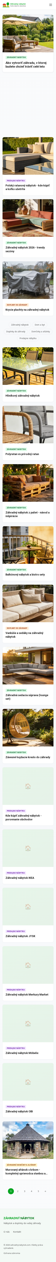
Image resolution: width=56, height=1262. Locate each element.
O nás (7, 1231)
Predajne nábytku (28, 338)
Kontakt (17, 1231)
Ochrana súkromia (12, 1253)
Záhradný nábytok (20, 324)
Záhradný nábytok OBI (19, 1111)
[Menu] (51, 5)
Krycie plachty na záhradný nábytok (27, 309)
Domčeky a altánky (41, 331)
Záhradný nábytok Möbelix (22, 1053)
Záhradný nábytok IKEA (20, 877)
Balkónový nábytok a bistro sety (25, 574)
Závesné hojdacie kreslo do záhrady (28, 757)
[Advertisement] (28, 105)
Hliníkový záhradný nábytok (23, 395)
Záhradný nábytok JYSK (20, 936)
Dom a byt (40, 324)
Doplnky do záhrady (15, 331)
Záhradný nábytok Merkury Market (27, 994)
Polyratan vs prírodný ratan (22, 454)
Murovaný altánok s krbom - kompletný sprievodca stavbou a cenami (26, 1173)
